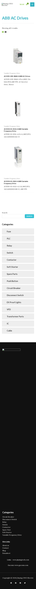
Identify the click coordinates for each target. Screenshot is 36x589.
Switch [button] (10, 253)
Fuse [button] (9, 231)
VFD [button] (9, 309)
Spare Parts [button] (12, 274)
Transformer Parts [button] (15, 316)
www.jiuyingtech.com (21, 560)
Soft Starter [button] (12, 267)
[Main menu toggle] (32, 4)
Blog (4, 551)
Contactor (6, 527)
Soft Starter (7, 532)
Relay (4, 522)
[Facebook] (20, 583)
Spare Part (6, 530)
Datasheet (6, 553)
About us (5, 545)
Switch (5, 525)
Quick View (18, 69)
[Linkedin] (11, 583)
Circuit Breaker (8, 517)
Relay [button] (9, 245)
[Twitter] (25, 583)
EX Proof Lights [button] (14, 302)
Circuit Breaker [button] (13, 288)
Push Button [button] (12, 281)
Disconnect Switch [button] (15, 295)
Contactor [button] (11, 260)
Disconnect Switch (9, 519)
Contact (5, 548)
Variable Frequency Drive (12, 535)
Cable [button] (9, 330)
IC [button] (8, 323)
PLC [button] (8, 238)
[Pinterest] (15, 583)
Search (4, 213)
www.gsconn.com (21, 565)
